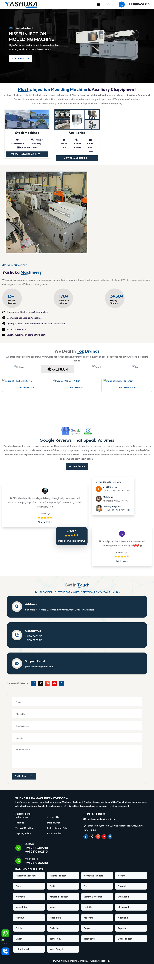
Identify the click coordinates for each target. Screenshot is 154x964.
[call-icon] (5, 951)
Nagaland (123, 917)
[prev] (4, 41)
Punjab (87, 928)
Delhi (52, 886)
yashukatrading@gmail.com (39, 666)
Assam (121, 875)
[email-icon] (5, 942)
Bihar (18, 886)
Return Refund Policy (58, 828)
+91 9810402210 (138, 4)
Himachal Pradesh (59, 896)
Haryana (20, 896)
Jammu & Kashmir (93, 896)
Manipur (20, 917)
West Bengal (56, 949)
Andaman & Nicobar (26, 875)
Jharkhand (123, 896)
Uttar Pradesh (125, 938)
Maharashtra (124, 907)
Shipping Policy (23, 833)
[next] (150, 41)
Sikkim (19, 938)
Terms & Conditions (25, 828)
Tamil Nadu (55, 938)
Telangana (89, 938)
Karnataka (21, 907)
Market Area (53, 822)
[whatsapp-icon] (5, 933)
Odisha (19, 928)
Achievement (22, 817)
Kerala (53, 907)
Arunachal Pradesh (93, 875)
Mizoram (88, 917)
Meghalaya (55, 917)
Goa (86, 886)
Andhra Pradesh (58, 875)
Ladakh (88, 907)
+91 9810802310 (33, 640)
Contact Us (53, 817)
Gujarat (122, 886)
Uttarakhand (22, 949)
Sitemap (19, 822)
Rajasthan (123, 928)
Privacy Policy (54, 833)
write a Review (77, 466)
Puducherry (56, 928)
